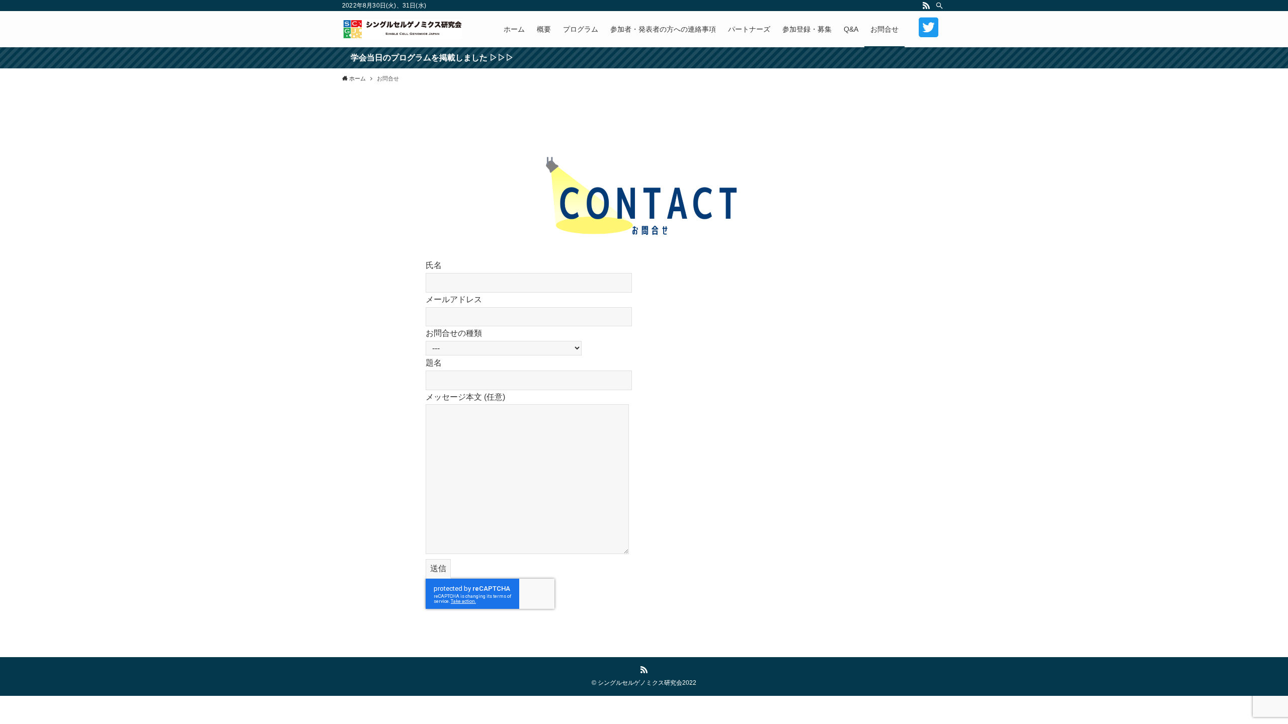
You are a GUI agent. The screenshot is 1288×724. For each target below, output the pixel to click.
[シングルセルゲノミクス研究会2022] (402, 29)
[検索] (939, 5)
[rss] (926, 5)
